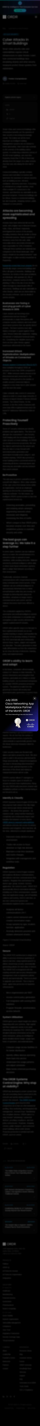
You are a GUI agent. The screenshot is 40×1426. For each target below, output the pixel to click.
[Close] (34, 698)
